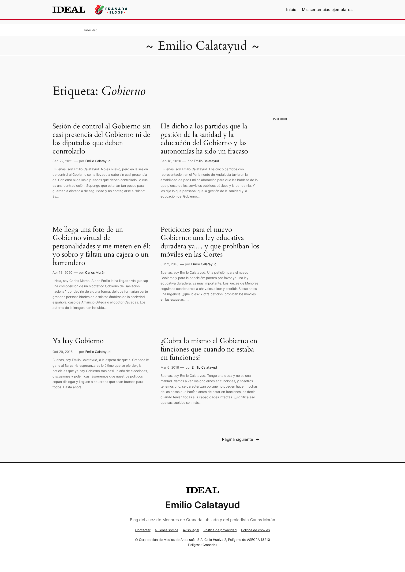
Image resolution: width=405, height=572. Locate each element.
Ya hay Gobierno (78, 341)
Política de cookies (255, 530)
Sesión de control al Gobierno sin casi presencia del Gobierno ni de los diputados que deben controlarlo (101, 139)
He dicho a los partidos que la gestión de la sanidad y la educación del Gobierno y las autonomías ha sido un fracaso (204, 139)
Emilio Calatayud (202, 45)
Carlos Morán (95, 272)
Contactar (142, 530)
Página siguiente (240, 439)
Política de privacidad (220, 530)
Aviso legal (191, 530)
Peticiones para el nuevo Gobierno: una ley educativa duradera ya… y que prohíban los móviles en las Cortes (210, 242)
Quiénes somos (166, 530)
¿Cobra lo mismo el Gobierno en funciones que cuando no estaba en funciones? (209, 349)
